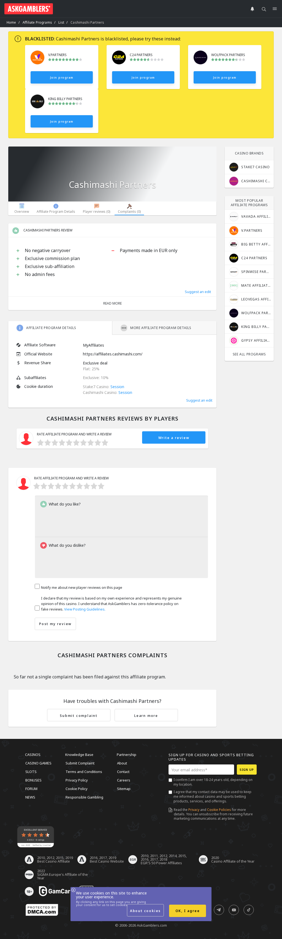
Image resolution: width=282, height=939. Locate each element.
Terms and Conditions (84, 771)
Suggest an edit (198, 292)
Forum (31, 788)
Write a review (173, 437)
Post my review (55, 624)
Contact (123, 771)
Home (11, 22)
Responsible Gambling (84, 797)
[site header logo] (28, 8)
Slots (31, 771)
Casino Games (38, 763)
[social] (219, 910)
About (122, 763)
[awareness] (56, 891)
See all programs (249, 354)
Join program (62, 77)
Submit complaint (78, 715)
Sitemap (124, 788)
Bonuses (33, 780)
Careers (123, 780)
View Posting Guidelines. (84, 609)
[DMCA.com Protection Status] (41, 910)
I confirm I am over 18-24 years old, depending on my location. (213, 782)
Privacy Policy (77, 780)
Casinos (32, 754)
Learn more (146, 715)
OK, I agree (187, 910)
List (61, 22)
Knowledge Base (79, 754)
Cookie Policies (219, 809)
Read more (112, 303)
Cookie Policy (77, 788)
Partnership (126, 754)
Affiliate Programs (37, 22)
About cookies (145, 910)
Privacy (193, 809)
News (30, 797)
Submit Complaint (80, 763)
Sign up (247, 769)
